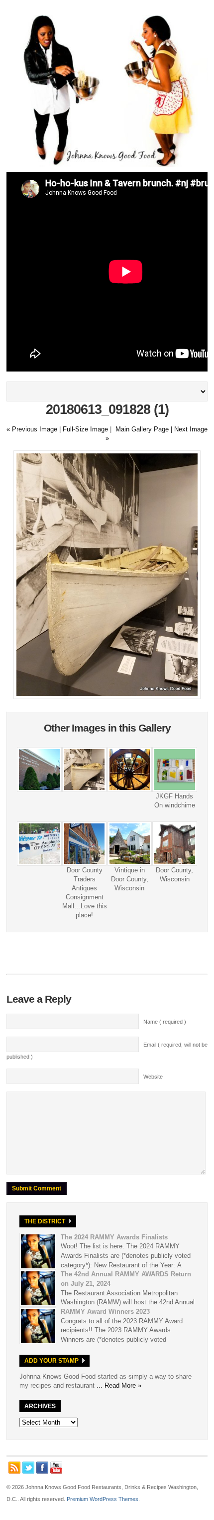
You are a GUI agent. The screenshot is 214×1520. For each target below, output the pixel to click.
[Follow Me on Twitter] (28, 1468)
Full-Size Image (85, 429)
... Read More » (119, 1385)
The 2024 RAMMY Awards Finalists (114, 1237)
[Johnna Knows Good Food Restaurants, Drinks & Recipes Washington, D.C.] (107, 164)
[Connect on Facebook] (42, 1468)
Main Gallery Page (142, 429)
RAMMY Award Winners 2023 (105, 1311)
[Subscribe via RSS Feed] (14, 1468)
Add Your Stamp (51, 1360)
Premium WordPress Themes (102, 1499)
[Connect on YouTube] (56, 1468)
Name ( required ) (164, 1022)
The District (44, 1221)
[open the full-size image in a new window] (107, 697)
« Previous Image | (34, 429)
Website (153, 1077)
